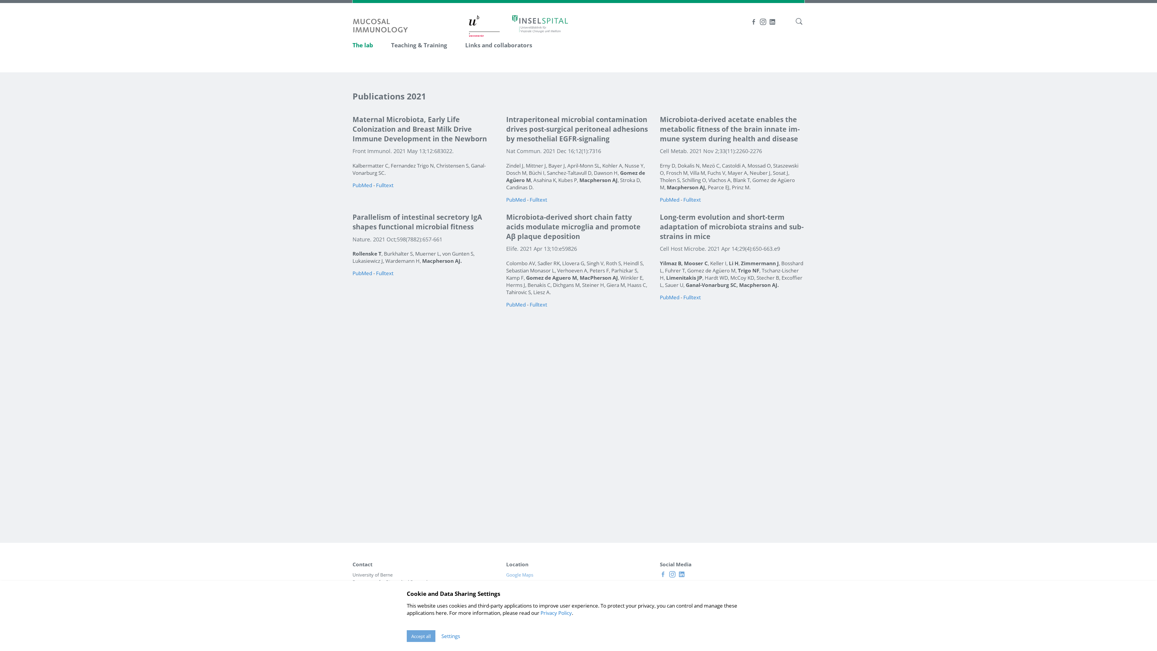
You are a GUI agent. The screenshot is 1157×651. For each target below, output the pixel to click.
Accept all (421, 636)
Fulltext (385, 185)
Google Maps (521, 575)
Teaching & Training (419, 45)
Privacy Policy (556, 612)
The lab (363, 45)
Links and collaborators (498, 45)
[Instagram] (763, 22)
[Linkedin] (772, 22)
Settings (450, 636)
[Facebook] (754, 22)
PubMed (362, 185)
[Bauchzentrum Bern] (540, 23)
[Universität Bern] (484, 26)
